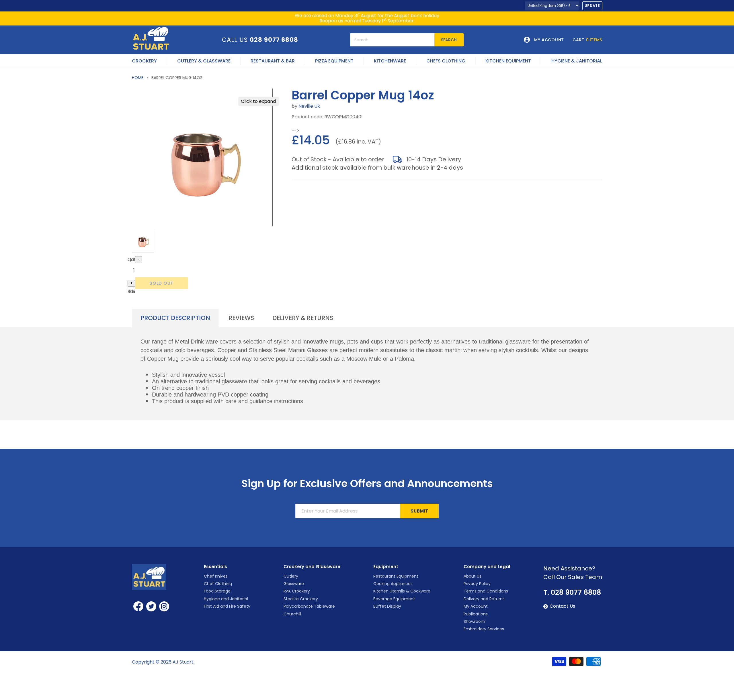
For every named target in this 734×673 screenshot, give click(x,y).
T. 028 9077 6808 (572, 592)
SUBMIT (419, 511)
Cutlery (291, 576)
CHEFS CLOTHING (445, 61)
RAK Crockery (297, 591)
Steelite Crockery (301, 599)
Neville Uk (309, 106)
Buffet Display (387, 606)
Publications (476, 614)
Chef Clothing (218, 583)
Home (137, 77)
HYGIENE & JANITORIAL (576, 61)
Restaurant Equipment (395, 576)
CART (587, 40)
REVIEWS (241, 318)
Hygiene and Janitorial (226, 599)
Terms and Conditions (486, 591)
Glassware (294, 583)
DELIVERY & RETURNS (302, 318)
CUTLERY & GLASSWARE (204, 61)
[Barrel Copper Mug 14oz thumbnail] (143, 241)
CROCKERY (144, 61)
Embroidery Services (484, 629)
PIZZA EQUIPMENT (334, 61)
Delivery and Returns (484, 599)
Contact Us (562, 606)
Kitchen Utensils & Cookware (401, 591)
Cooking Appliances (393, 583)
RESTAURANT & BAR (273, 61)
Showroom (474, 621)
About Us (472, 576)
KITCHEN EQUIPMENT (508, 61)
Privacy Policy (477, 583)
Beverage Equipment (394, 599)
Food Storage (217, 591)
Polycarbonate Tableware (309, 606)
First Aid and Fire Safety (227, 606)
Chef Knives (216, 576)
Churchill (292, 614)
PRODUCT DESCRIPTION (175, 318)
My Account (476, 606)
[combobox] (392, 39)
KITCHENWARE (390, 61)
